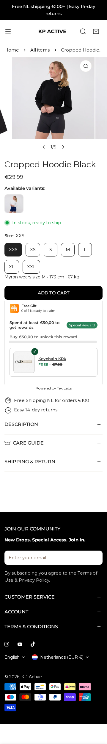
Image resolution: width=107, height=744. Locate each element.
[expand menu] (8, 31)
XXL (31, 267)
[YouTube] (19, 644)
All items (40, 50)
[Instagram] (6, 644)
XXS (13, 249)
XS (33, 249)
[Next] (63, 147)
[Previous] (44, 147)
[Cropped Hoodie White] (13, 203)
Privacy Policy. (34, 580)
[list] (53, 105)
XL (12, 267)
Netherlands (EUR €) (62, 657)
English (12, 657)
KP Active (31, 676)
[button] (96, 31)
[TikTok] (33, 644)
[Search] (82, 31)
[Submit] (95, 557)
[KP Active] (52, 31)
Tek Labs (64, 388)
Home (11, 50)
